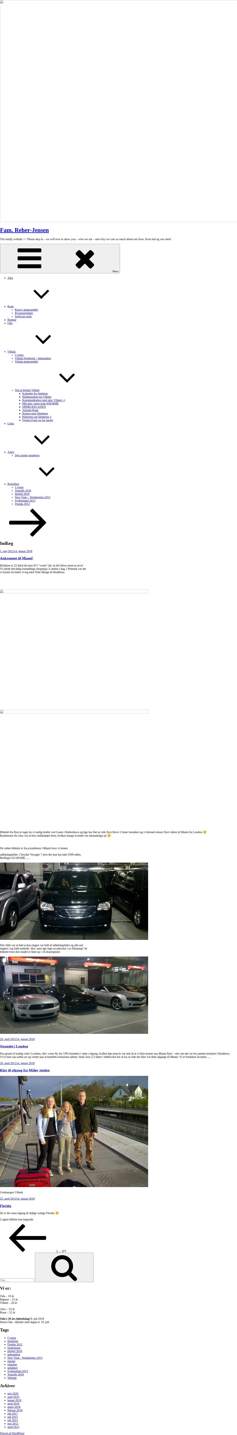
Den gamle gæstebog (27, 455)
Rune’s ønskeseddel (26, 309)
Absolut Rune (30, 410)
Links (10, 423)
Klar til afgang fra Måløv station (25, 1070)
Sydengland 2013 (25, 500)
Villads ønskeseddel (26, 361)
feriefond (12, 1341)
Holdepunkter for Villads (36, 396)
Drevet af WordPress (12, 1433)
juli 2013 (12, 1420)
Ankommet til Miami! (16, 558)
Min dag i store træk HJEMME (40, 403)
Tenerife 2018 (23, 490)
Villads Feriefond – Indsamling (33, 358)
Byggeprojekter (24, 313)
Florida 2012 (22, 504)
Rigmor (11, 319)
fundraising (14, 1347)
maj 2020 (12, 1393)
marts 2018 (13, 1407)
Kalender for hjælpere (35, 393)
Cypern (19, 355)
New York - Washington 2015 (24, 1357)
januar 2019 (14, 1400)
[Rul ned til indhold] (28, 535)
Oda (9, 323)
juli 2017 (12, 1413)
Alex (10, 277)
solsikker (12, 1367)
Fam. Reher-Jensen (24, 230)
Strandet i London (14, 1046)
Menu (115, 271)
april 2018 (13, 1403)
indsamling (13, 1354)
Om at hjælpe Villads (27, 390)
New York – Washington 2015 (32, 497)
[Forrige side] (28, 1250)
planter (11, 1361)
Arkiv (10, 452)
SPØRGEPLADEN (34, 406)
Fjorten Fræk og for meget (37, 420)
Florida (5, 1206)
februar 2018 (14, 1410)
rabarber (12, 1364)
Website (12, 1377)
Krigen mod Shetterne (35, 413)
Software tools (23, 316)
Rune (10, 306)
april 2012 (13, 1427)
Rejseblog (13, 483)
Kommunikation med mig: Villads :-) (43, 400)
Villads (11, 351)
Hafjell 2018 (22, 494)
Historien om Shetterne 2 (36, 416)
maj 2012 (12, 1423)
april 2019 (13, 1396)
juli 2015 (12, 1417)
